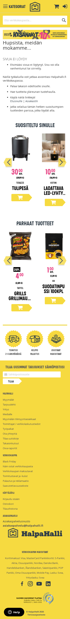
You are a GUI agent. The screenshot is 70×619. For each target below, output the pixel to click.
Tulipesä (20, 188)
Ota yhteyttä (10, 433)
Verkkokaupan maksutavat (18, 471)
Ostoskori (8, 504)
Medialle (7, 414)
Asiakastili (31, 101)
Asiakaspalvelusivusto (16, 521)
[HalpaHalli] (35, 7)
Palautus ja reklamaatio (16, 481)
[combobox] (35, 20)
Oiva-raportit (10, 448)
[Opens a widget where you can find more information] (14, 612)
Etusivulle (16, 101)
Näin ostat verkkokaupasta (18, 466)
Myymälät (8, 399)
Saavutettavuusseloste (15, 485)
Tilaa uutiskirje (11, 438)
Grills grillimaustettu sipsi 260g (20, 300)
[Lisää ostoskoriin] (20, 197)
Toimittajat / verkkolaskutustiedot (22, 424)
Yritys (6, 409)
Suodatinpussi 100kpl (53, 288)
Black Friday (9, 461)
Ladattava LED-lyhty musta (53, 192)
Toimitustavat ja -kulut (15, 476)
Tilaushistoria (10, 508)
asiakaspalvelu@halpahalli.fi (23, 526)
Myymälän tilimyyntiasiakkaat (19, 419)
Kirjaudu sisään (11, 499)
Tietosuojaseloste (36, 614)
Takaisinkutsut (11, 443)
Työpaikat (8, 428)
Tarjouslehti (9, 404)
